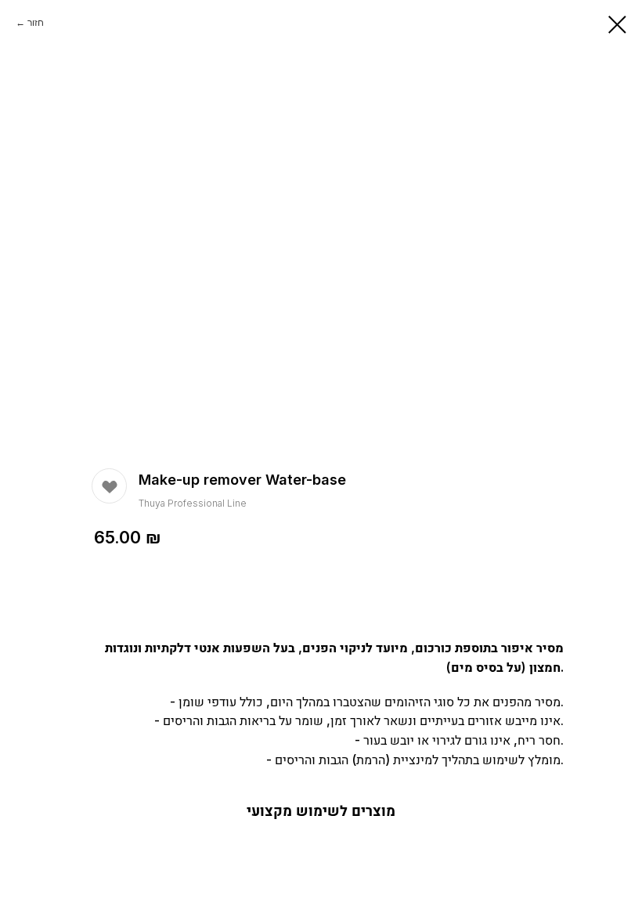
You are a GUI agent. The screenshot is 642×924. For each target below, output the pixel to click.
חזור (35, 22)
